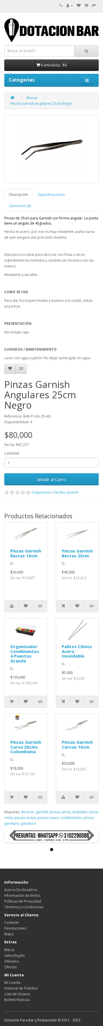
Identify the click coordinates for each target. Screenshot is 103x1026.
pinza (66, 811)
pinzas (54, 811)
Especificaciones (51, 194)
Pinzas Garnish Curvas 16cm (77, 744)
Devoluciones (15, 928)
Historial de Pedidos (20, 988)
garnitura (28, 823)
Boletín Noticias (17, 999)
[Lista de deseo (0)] (79, 5)
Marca (9, 949)
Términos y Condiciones (23, 907)
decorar (27, 811)
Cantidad (11, 453)
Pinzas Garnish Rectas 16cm (25, 553)
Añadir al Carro (51, 479)
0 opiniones (41, 492)
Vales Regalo (14, 955)
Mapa (8, 934)
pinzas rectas (25, 817)
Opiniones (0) (20, 205)
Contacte (11, 922)
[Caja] (94, 5)
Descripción (18, 194)
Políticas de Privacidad (22, 901)
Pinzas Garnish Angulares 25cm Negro (41, 103)
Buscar (32, 97)
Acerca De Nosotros (20, 889)
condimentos (71, 817)
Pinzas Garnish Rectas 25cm (77, 553)
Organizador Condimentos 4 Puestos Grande (24, 654)
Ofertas (10, 967)
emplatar (79, 811)
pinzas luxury (48, 817)
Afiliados (11, 961)
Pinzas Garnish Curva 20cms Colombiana (25, 746)
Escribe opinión (66, 492)
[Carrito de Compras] (86, 5)
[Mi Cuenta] (69, 5)
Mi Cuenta (12, 982)
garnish (42, 811)
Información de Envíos (22, 895)
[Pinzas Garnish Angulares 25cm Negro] (51, 149)
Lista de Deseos (17, 994)
